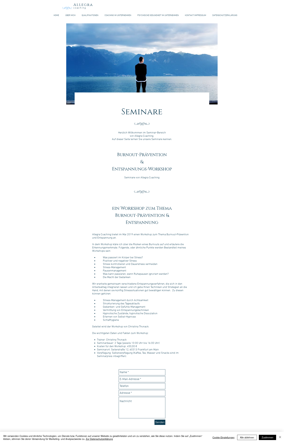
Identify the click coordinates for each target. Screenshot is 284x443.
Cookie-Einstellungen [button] (224, 437)
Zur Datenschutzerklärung (99, 439)
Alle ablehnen (247, 437)
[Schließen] (280, 437)
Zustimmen (267, 437)
